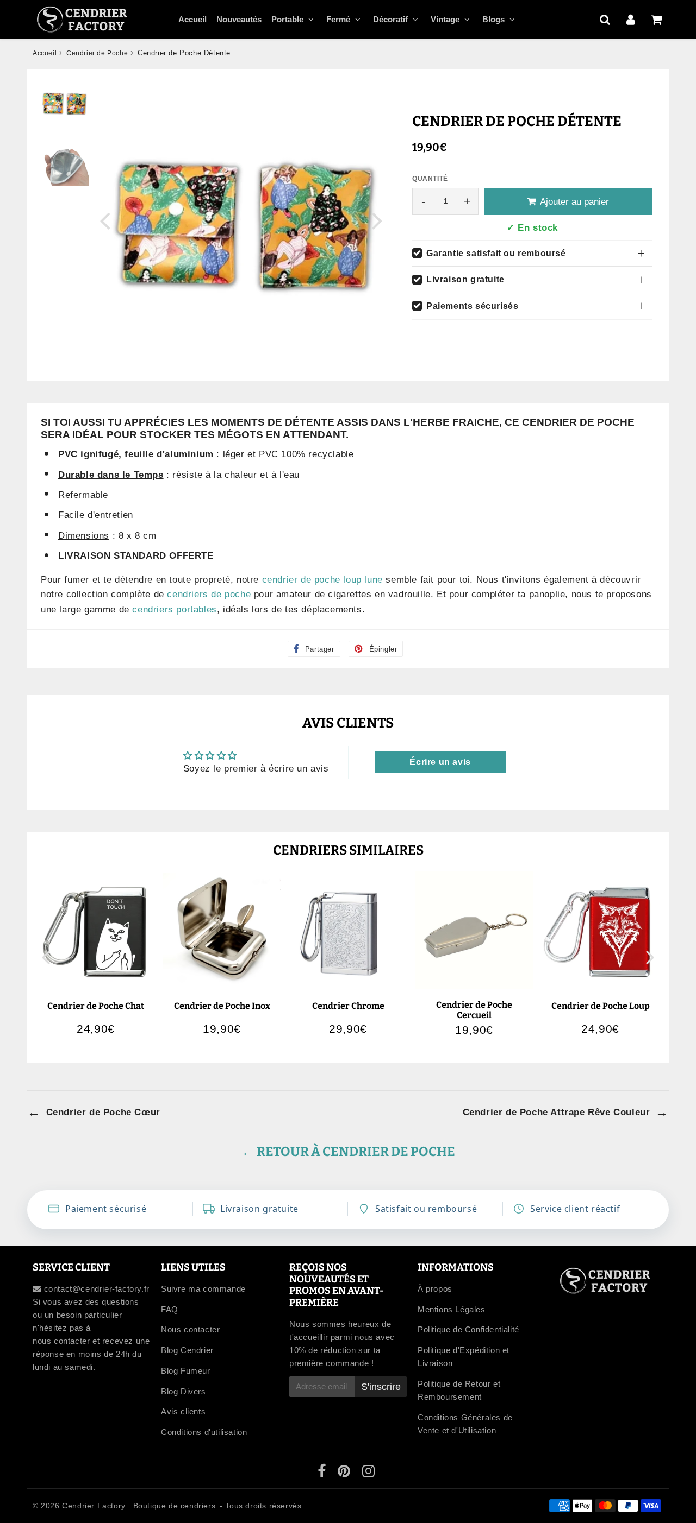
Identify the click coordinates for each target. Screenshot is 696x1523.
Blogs (493, 19)
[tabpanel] (63, 103)
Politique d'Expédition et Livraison (463, 1356)
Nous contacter (190, 1329)
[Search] (605, 19)
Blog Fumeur (185, 1370)
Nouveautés (239, 19)
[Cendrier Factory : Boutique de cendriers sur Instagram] (368, 1473)
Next (377, 220)
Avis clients (183, 1411)
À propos (435, 1288)
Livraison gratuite (465, 279)
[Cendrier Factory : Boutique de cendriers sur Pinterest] (345, 1473)
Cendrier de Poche (97, 53)
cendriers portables (174, 609)
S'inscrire (381, 1386)
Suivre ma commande (203, 1288)
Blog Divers (183, 1391)
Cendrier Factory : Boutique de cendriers (138, 1505)
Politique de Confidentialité (468, 1329)
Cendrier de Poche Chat (95, 1006)
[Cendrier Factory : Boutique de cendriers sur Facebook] (323, 1473)
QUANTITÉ (430, 178)
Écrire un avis (439, 762)
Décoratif (390, 19)
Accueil (192, 19)
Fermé (338, 19)
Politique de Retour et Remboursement (459, 1390)
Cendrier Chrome (348, 1006)
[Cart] (656, 19)
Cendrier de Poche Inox (222, 1006)
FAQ (169, 1309)
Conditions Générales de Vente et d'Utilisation (465, 1424)
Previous (105, 220)
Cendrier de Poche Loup (600, 1006)
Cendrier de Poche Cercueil (474, 1010)
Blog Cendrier (187, 1350)
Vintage (445, 19)
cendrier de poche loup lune (322, 579)
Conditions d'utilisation (204, 1432)
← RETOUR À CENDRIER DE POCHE (348, 1151)
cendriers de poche (209, 594)
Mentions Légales (452, 1309)
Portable (287, 19)
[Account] (630, 19)
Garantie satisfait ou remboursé (496, 253)
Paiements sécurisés (472, 306)
